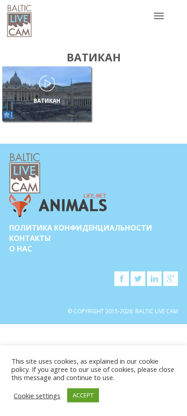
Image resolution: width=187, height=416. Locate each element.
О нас (20, 249)
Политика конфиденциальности (80, 228)
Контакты (30, 238)
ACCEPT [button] (83, 395)
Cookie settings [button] (37, 395)
